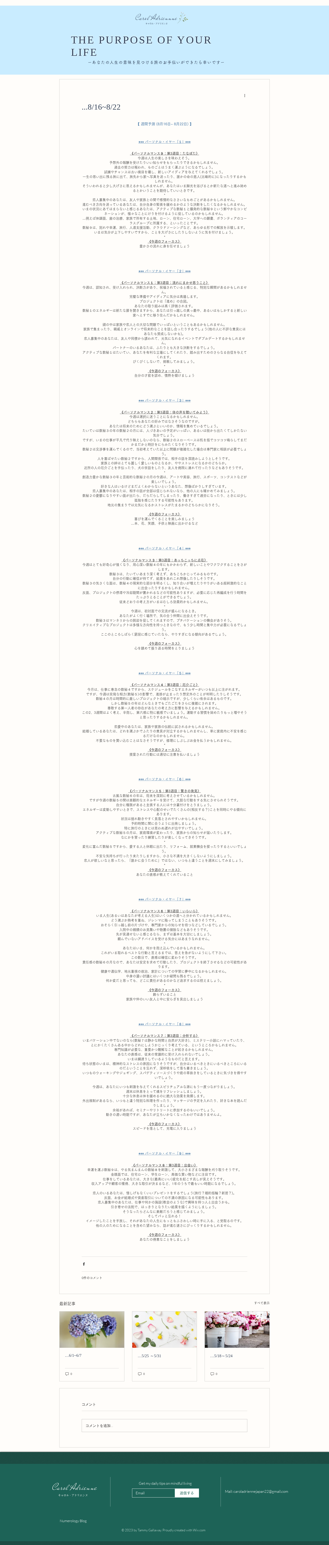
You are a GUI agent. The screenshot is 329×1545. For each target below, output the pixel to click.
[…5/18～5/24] (237, 1329)
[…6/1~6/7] (92, 1329)
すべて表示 (262, 1303)
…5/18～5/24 (221, 1356)
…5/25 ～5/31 (149, 1356)
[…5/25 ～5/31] (164, 1329)
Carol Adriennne (156, 18)
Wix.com (199, 1530)
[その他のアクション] (244, 95)
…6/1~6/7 (73, 1355)
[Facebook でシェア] (84, 1264)
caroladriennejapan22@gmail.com (260, 1491)
